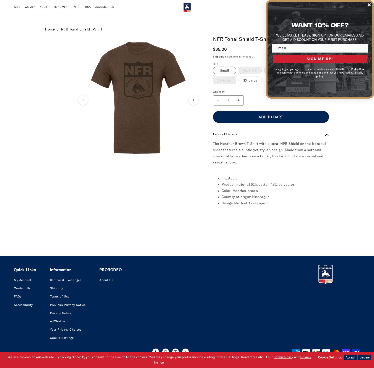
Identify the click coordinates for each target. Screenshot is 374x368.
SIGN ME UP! (320, 59)
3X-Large (250, 80)
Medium (253, 71)
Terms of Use (59, 296)
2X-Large (227, 81)
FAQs (17, 296)
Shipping (218, 56)
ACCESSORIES (104, 6)
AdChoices (58, 321)
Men (17, 6)
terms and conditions (310, 72)
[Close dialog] (369, 4)
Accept (350, 357)
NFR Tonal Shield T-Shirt (81, 29)
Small (224, 70)
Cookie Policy (283, 357)
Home (50, 29)
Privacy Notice (61, 313)
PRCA (87, 6)
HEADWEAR (61, 6)
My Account (22, 280)
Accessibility (23, 305)
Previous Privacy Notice (68, 305)
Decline (365, 357)
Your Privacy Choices (66, 329)
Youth (45, 6)
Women (30, 6)
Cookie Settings (62, 338)
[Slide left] (83, 100)
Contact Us (22, 288)
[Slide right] (193, 100)
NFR (76, 6)
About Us (106, 280)
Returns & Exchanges (65, 280)
